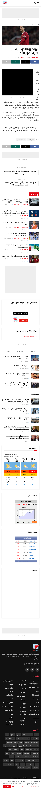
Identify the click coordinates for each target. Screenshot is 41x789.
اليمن (22, 749)
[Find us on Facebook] (37, 670)
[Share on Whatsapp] (15, 62)
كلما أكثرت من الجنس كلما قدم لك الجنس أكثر (17, 374)
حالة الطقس (16, 778)
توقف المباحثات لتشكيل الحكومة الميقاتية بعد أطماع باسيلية (17, 437)
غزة (17, 760)
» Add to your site (19, 561)
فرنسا (12, 760)
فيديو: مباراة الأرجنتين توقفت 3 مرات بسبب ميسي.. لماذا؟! (16, 234)
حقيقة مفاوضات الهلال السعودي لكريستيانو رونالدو (17, 246)
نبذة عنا (25, 778)
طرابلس (28, 760)
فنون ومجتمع (8, 680)
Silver (31, 555)
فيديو (11, 684)
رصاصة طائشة (21, 696)
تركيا (10, 749)
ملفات (10, 717)
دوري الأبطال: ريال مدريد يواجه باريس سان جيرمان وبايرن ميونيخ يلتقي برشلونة (15, 212)
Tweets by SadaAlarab (30, 336)
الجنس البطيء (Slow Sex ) (20, 365)
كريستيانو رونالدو (21, 139)
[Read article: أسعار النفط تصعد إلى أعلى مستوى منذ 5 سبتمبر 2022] (35, 411)
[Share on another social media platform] (6, 62)
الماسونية (22, 684)
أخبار (37, 691)
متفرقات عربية (8, 702)
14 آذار (36, 735)
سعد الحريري (27, 757)
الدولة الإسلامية (18, 742)
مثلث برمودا (9, 710)
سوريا (24, 703)
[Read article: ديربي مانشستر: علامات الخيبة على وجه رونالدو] (34, 225)
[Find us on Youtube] (27, 670)
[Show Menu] (38, 3)
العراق (24, 680)
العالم (37, 721)
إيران (7, 735)
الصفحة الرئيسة (35, 778)
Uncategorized (34, 687)
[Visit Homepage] (5, 3)
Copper (31, 558)
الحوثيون (27, 742)
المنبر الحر (22, 688)
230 (22, 218)
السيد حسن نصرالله (33, 746)
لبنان (11, 698)
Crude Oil (32, 541)
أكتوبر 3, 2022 (8, 216)
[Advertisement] (20, 11)
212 (22, 207)
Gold (30, 552)
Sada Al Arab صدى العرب (21, 204)
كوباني (22, 764)
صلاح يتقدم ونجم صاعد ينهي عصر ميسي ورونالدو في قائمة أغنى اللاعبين (15, 200)
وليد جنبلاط (21, 768)
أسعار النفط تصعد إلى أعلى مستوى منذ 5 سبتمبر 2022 (15, 409)
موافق (7, 786)
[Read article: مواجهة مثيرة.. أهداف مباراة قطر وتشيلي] (34, 259)
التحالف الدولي (20, 738)
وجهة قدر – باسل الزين (9, 723)
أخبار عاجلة (35, 695)
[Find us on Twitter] (32, 670)
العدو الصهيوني (23, 746)
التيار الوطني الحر (10, 738)
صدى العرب (31, 139)
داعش (13, 753)
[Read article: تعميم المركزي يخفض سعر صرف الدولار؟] (35, 420)
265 (22, 252)
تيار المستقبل (35, 753)
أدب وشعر (35, 698)
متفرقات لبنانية (7, 706)
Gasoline (32, 547)
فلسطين (23, 724)
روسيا (7, 753)
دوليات (23, 692)
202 (22, 229)
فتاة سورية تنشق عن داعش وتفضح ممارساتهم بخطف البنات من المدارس (16, 384)
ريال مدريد (35, 757)
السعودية (36, 717)
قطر (37, 764)
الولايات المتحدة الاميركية (32, 749)
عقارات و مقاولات (23, 712)
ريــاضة (32, 24)
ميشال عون (35, 768)
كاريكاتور (9, 695)
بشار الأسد (15, 749)
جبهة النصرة (26, 753)
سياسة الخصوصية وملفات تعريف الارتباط (24, 786)
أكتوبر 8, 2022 (8, 204)
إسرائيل (12, 735)
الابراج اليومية (34, 706)
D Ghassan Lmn (27, 735)
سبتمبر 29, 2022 (7, 238)
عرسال (21, 760)
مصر (11, 714)
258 (22, 241)
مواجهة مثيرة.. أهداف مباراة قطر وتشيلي (15, 256)
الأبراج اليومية (35, 738)
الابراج (27, 738)
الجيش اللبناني (34, 742)
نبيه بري (28, 768)
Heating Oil (32, 549)
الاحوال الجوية (34, 710)
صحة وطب (22, 707)
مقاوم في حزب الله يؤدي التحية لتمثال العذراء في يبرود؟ (16, 357)
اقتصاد (37, 702)
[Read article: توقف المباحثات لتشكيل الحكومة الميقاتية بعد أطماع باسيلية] (35, 438)
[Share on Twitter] (25, 62)
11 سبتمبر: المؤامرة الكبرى (33, 682)
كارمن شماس (30, 764)
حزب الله (19, 753)
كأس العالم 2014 (9, 690)
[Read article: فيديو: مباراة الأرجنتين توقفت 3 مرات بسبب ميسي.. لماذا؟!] (34, 236)
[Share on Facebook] (34, 62)
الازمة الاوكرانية (33, 714)
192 (22, 261)
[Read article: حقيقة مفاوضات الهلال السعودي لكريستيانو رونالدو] (34, 247)
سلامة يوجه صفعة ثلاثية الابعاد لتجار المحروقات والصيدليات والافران (16, 428)
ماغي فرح (11, 764)
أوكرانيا (18, 735)
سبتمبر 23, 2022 (11, 57)
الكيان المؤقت (7, 746)
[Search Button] (35, 3)
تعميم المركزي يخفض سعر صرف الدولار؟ (18, 418)
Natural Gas (33, 544)
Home (37, 24)
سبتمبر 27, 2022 (7, 250)
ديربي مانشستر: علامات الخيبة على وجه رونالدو (15, 223)
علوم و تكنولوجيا (22, 719)
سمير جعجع (19, 757)
